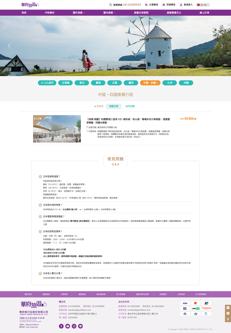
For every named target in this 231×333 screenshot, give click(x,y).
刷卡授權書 (120, 294)
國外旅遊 (78, 12)
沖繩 (186, 82)
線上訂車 (204, 12)
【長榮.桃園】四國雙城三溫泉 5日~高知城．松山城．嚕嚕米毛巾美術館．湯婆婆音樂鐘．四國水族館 (128, 121)
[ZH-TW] (203, 3)
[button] (9, 46)
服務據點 (46, 294)
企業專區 (153, 4)
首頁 (24, 12)
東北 (82, 82)
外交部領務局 (201, 294)
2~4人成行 (47, 82)
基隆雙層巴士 (174, 12)
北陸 (114, 82)
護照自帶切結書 (142, 294)
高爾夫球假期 (141, 12)
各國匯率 (163, 294)
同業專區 (171, 4)
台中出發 (130, 106)
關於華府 (28, 294)
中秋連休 (50, 12)
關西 (131, 82)
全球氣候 (181, 294)
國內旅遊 (108, 12)
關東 (98, 82)
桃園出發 (113, 106)
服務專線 (127, 4)
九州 (169, 82)
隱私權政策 (101, 294)
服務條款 (82, 294)
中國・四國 (149, 82)
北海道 (66, 82)
